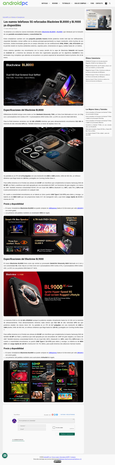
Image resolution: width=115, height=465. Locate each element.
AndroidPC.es (6, 17)
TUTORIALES (66, 3)
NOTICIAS (45, 3)
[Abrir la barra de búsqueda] (109, 3)
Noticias (14, 17)
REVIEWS (55, 3)
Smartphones (20, 17)
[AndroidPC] (15, 3)
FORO (92, 3)
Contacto (73, 457)
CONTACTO (99, 3)
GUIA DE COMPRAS (80, 3)
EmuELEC (93, 126)
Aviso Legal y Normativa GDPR (61, 457)
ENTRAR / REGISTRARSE (67, 414)
